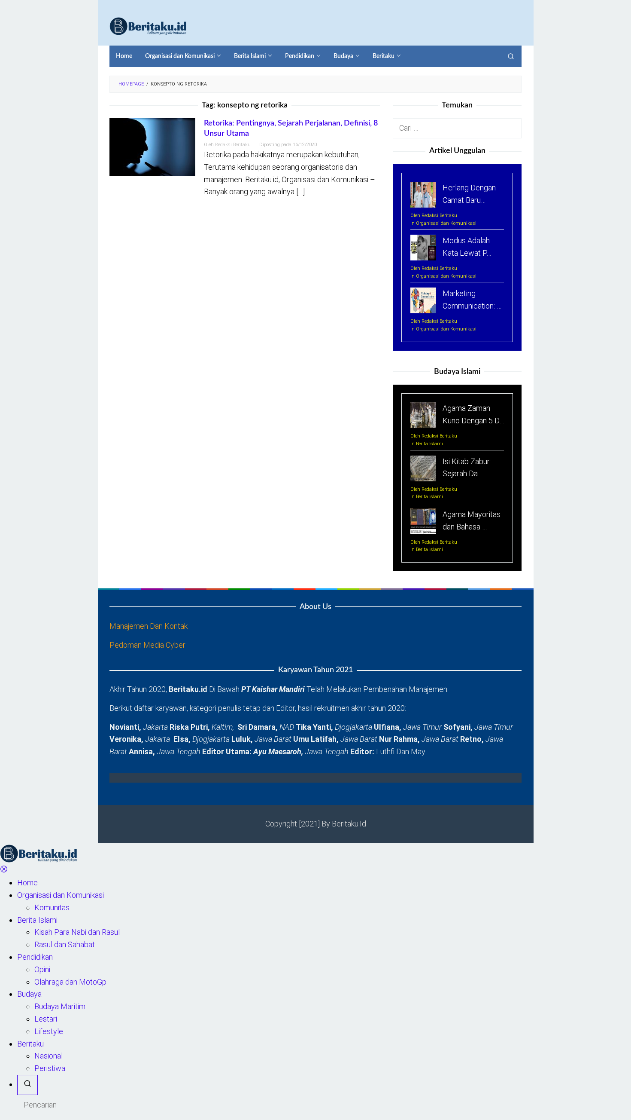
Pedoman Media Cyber (147, 644)
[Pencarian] (511, 56)
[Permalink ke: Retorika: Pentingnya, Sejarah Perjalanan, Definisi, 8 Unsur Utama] (152, 146)
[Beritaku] (148, 25)
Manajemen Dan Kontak (148, 625)
